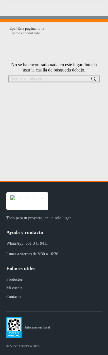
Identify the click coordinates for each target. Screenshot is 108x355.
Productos (14, 279)
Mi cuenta (14, 288)
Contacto (13, 296)
